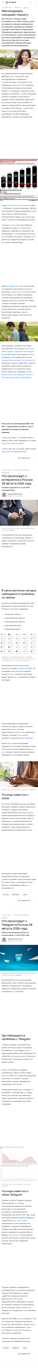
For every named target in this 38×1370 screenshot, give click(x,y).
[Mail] (7, 2)
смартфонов (16, 85)
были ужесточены (19, 1220)
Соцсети (4, 917)
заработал (17, 1330)
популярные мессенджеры (18, 205)
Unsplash (32, 789)
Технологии (5, 472)
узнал (19, 1319)
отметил (14, 1235)
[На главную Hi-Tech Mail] (12, 2)
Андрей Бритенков (15, 494)
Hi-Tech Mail (25, 470)
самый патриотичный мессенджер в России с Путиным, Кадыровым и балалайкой (17, 374)
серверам (29, 738)
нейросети (23, 668)
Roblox (14, 729)
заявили (24, 1307)
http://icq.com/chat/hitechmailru (14, 452)
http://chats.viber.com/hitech (13, 443)
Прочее (26, 7)
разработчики (13, 286)
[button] (19, 59)
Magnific (11, 530)
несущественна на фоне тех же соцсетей (18, 360)
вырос (4, 1076)
